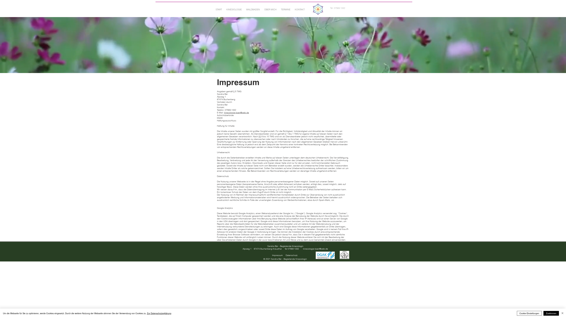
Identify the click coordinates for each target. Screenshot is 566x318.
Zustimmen (551, 313)
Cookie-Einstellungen (529, 313)
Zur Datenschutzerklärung (159, 313)
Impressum (277, 255)
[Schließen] (562, 313)
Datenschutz (291, 255)
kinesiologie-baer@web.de (236, 112)
